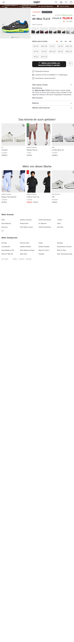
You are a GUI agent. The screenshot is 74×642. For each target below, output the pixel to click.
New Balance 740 (8, 250)
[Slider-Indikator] (12, 37)
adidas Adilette (25, 247)
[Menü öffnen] (4, 2)
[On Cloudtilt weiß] (13, 134)
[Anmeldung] (61, 2)
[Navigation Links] (3, 24)
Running (28, 259)
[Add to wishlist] (70, 63)
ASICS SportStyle (45, 220)
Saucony (5, 227)
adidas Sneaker (44, 247)
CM (70, 41)
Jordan (59, 220)
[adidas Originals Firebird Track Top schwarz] (38, 181)
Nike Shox (23, 254)
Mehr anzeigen (37, 98)
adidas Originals (26, 220)
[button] (15, 23)
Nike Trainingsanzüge (64, 254)
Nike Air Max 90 (7, 254)
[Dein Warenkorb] (71, 2)
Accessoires (6, 247)
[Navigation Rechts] (27, 24)
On (3, 231)
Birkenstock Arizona (64, 247)
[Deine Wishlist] (66, 2)
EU (57, 41)
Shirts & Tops (24, 243)
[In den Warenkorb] (23, 125)
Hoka (59, 223)
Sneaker (41, 254)
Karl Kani (60, 227)
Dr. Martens (43, 223)
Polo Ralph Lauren (26, 227)
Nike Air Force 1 (44, 250)
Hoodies (60, 243)
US (66, 41)
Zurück (6, 259)
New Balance (6, 223)
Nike (33, 15)
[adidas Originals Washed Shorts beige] (38, 134)
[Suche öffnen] (56, 2)
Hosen (41, 243)
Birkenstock (24, 223)
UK (61, 41)
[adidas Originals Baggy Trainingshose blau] (13, 181)
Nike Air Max (61, 250)
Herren (15, 259)
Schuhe (4, 243)
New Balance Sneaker (28, 250)
